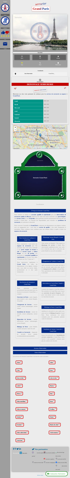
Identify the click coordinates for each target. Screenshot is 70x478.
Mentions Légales (40, 475)
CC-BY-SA (56, 148)
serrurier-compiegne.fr (50, 462)
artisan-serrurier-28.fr (38, 462)
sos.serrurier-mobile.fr (50, 452)
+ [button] (15, 127)
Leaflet (34, 148)
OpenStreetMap (45, 148)
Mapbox (65, 148)
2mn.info (24, 453)
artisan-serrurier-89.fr (62, 462)
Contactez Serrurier (57, 474)
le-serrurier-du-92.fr (62, 459)
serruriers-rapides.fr (50, 459)
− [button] (15, 130)
